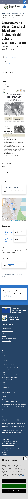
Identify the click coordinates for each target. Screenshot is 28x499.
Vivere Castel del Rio (12, 13)
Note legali (5, 454)
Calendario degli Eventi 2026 (9, 401)
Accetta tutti (14, 486)
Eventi (22, 13)
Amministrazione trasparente (9, 449)
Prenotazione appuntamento (9, 441)
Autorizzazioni (5, 385)
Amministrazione (7, 324)
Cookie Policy (22, 476)
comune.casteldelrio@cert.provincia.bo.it (12, 431)
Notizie (4, 353)
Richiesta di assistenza (8, 445)
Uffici (3, 333)
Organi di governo (6, 328)
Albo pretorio (5, 450)
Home (3, 13)
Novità (4, 346)
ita (20, 2)
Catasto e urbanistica (7, 370)
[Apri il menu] (2, 7)
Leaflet (12, 220)
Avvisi (3, 350)
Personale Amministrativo (9, 338)
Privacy (4, 452)
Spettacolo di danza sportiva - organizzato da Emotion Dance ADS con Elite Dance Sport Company (14, 406)
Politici (4, 336)
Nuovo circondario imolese (7, 2)
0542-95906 (11, 264)
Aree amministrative (7, 331)
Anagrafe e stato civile (8, 372)
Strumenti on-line (6, 387)
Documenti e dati (6, 341)
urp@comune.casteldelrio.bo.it (14, 432)
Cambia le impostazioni (14, 491)
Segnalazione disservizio (8, 443)
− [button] (4, 202)
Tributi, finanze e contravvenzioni (10, 377)
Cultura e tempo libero (8, 380)
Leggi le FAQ (5, 439)
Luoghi (4, 396)
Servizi (4, 360)
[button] (24, 6)
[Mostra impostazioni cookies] (26, 249)
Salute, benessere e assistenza (10, 367)
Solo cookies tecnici (14, 481)
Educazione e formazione (8, 365)
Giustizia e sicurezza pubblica (9, 375)
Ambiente (4, 382)
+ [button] (4, 200)
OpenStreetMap (17, 220)
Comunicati (5, 355)
